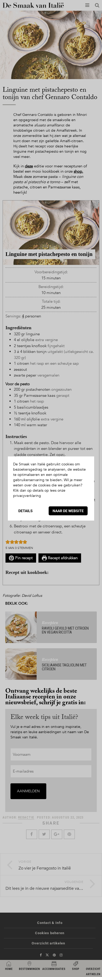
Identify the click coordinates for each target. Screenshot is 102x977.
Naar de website (68, 511)
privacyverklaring (27, 495)
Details (25, 511)
